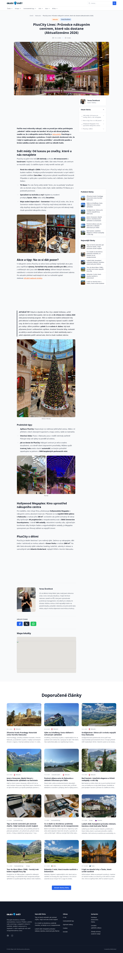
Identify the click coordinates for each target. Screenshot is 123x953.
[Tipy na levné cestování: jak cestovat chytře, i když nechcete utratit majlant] (83, 246)
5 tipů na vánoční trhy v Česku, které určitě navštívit (95, 282)
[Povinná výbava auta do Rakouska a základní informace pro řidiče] (83, 226)
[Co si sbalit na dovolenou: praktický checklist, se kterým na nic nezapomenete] (83, 254)
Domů (31, 15)
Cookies (65, 928)
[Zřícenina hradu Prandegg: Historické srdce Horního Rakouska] (83, 198)
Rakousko (38, 15)
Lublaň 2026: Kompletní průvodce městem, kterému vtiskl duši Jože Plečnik (95, 262)
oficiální (27, 278)
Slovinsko (99, 820)
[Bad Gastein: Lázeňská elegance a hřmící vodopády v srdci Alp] (83, 233)
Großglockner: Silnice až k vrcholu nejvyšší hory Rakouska (95, 212)
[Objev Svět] (19, 914)
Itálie (54, 866)
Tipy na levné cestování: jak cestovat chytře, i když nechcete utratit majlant (95, 246)
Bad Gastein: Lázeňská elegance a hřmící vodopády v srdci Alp (95, 232)
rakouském (56, 134)
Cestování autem (56, 774)
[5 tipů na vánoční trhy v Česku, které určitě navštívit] (83, 282)
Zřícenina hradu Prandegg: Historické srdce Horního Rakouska (95, 198)
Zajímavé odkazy (68, 924)
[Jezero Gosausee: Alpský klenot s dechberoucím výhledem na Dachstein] (83, 219)
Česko (92, 866)
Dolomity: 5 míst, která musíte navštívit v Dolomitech (94, 276)
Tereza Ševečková (65, 19)
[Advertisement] (46, 112)
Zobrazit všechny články (61, 888)
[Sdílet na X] (26, 624)
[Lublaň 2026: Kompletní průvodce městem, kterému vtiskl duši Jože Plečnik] (83, 262)
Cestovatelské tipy (18, 820)
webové (33, 278)
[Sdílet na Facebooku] (20, 624)
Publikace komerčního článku (94, 920)
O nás (64, 917)
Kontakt (65, 932)
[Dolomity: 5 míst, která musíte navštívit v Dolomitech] (83, 276)
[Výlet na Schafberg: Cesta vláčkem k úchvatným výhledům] (83, 205)
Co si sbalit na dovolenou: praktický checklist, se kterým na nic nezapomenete (95, 254)
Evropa (91, 820)
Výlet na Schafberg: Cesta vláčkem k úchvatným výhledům (94, 205)
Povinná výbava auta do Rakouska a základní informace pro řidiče (94, 225)
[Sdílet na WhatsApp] (33, 624)
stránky (39, 278)
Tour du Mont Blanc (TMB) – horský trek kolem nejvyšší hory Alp (95, 269)
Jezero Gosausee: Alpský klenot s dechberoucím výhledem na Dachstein (94, 218)
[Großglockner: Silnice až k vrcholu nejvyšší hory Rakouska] (83, 212)
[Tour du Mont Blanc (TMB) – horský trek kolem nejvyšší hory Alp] (83, 269)
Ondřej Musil (113, 949)
